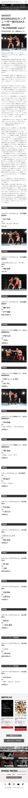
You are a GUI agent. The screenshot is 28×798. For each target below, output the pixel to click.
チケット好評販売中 (7, 727)
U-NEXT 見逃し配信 (20, 729)
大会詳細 (7, 725)
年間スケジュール (14, 735)
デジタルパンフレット (21, 727)
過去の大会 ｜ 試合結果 (14, 740)
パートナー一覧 (14, 777)
